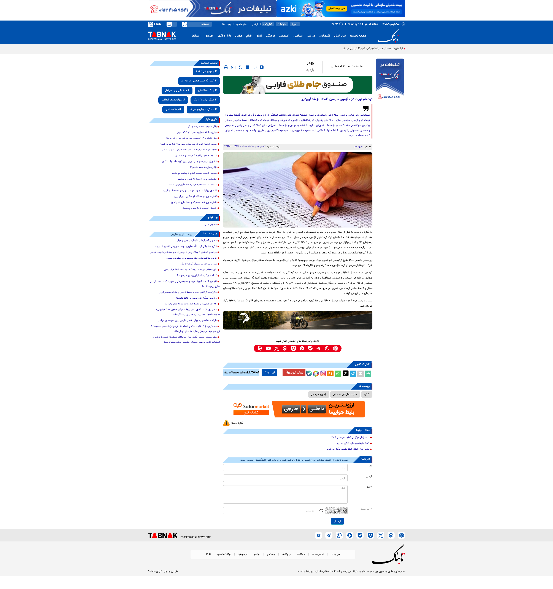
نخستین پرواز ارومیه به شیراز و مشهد (197, 179)
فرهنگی (270, 36)
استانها (196, 36)
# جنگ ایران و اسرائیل (177, 90)
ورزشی (311, 36)
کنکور (367, 394)
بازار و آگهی (224, 36)
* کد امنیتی (366, 509)
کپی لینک (269, 372)
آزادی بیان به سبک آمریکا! (203, 167)
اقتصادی (324, 36)
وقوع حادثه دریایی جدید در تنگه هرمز (197, 132)
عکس (238, 36)
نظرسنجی (241, 24)
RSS (208, 554)
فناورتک (267, 24)
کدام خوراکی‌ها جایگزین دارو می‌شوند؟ (197, 276)
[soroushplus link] (302, 348)
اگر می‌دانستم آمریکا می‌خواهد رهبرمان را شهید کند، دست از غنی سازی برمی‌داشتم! (185, 284)
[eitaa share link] (330, 374)
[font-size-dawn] (247, 67)
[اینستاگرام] (322, 373)
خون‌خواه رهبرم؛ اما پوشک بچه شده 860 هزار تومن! (190, 270)
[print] (226, 67)
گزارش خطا (237, 423)
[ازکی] (340, 8)
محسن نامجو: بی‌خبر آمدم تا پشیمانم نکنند (194, 173)
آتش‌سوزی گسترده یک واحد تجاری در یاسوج (193, 202)
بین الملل (340, 36)
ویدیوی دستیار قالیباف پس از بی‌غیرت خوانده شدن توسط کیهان (183, 252)
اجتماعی (284, 36)
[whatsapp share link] (338, 374)
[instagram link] (293, 348)
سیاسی (298, 36)
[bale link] (310, 348)
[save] (240, 67)
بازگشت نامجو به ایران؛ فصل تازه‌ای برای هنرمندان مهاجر (188, 321)
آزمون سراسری (319, 394)
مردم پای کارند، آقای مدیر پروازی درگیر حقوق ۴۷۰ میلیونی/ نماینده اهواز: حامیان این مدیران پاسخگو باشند (188, 312)
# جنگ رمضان (173, 109)
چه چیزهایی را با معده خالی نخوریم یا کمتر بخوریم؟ (190, 304)
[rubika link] (335, 348)
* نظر (369, 487)
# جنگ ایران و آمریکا (205, 100)
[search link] (184, 24)
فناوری (209, 36)
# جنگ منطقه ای (207, 90)
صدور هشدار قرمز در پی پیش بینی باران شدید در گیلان (188, 144)
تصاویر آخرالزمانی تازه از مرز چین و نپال (196, 241)
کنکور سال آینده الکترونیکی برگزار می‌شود (348, 449)
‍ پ (254, 67)
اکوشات (282, 24)
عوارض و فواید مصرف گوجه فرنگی (199, 264)
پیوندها (226, 24)
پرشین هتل (211, 224)
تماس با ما (318, 554)
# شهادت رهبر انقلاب (173, 100)
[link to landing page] (389, 36)
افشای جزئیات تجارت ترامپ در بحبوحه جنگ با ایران (190, 191)
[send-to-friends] (233, 67)
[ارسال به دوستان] (360, 374)
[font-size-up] (262, 67)
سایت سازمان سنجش (345, 394)
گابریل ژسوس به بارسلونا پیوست (200, 208)
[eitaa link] (285, 348)
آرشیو (255, 24)
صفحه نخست (358, 36)
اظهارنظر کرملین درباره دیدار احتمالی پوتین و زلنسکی (189, 150)
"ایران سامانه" (155, 572)
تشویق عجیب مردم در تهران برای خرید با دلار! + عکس (189, 162)
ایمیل (368, 477)
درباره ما (335, 554)
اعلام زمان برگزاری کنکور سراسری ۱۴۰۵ (350, 437)
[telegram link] (318, 348)
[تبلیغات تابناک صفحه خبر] (390, 80)
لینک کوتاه (296, 372)
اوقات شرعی (224, 554)
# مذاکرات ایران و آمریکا (203, 109)
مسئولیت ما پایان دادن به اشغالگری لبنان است (193, 185)
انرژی (259, 36)
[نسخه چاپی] (368, 374)
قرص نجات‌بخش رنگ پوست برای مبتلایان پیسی (192, 258)
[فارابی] (297, 85)
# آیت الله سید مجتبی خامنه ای (199, 81)
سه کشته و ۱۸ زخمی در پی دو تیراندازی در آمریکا (191, 138)
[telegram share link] (353, 374)
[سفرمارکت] (297, 409)
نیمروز (295, 24)
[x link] (276, 348)
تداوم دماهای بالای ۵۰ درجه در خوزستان (196, 156)
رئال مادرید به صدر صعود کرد (202, 127)
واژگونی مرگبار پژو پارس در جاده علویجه (196, 298)
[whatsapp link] (327, 348)
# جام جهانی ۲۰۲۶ (206, 71)
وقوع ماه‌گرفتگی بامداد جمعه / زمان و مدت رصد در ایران (188, 292)
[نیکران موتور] (297, 320)
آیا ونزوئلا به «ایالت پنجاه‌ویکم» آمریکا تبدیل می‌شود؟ (371, 48)
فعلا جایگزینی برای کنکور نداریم (353, 443)
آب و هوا (243, 554)
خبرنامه (301, 554)
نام (370, 466)
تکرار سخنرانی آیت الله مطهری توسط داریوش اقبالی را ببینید (186, 246)
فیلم (248, 36)
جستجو (271, 554)
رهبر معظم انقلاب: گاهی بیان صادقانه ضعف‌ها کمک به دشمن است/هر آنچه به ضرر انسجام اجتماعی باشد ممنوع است (186, 339)
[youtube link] (268, 348)
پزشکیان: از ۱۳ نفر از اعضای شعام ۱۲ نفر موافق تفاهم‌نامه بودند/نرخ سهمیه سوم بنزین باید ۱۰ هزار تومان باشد (185, 329)
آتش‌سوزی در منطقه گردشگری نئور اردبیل (195, 197)
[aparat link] (259, 348)
